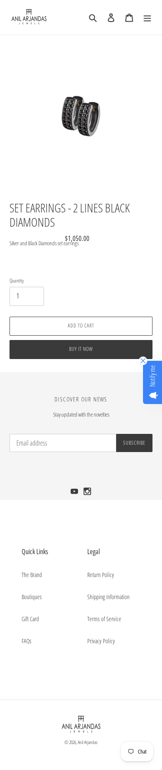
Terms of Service (104, 619)
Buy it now (81, 349)
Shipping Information (108, 597)
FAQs (27, 641)
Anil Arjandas (88, 742)
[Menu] (147, 17)
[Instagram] (87, 494)
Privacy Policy (101, 641)
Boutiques (32, 597)
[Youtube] (75, 494)
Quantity (17, 280)
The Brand (32, 575)
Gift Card (30, 619)
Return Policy (100, 575)
